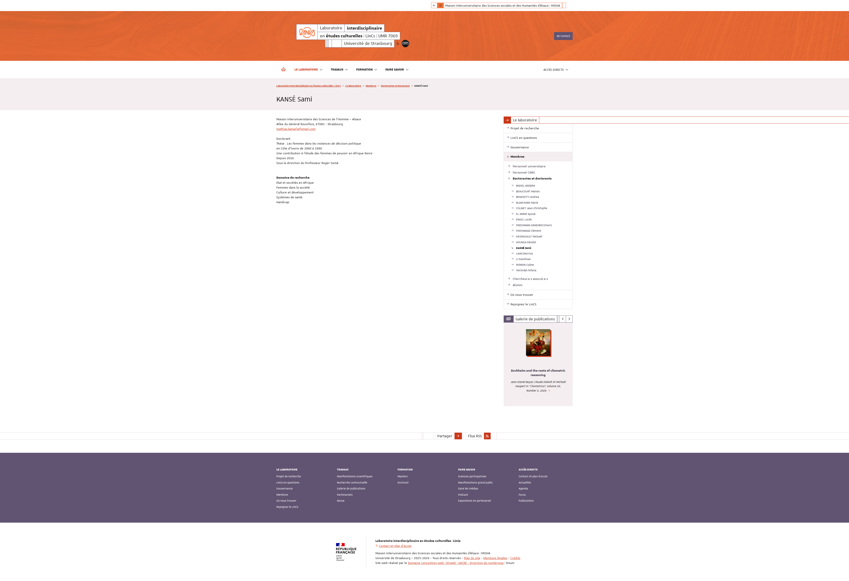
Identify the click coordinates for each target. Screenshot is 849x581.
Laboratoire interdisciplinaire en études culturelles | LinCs (308, 86)
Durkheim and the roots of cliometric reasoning (538, 373)
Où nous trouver (286, 501)
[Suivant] (569, 319)
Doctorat (403, 482)
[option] (538, 364)
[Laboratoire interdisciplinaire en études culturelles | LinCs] (307, 32)
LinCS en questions (287, 482)
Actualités (525, 482)
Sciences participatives (472, 476)
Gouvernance (284, 488)
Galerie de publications (351, 488)
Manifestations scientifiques (355, 476)
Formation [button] (364, 70)
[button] (458, 436)
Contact (565, 36)
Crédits (515, 558)
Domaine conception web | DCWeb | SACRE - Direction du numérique (456, 563)
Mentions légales (495, 558)
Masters (403, 476)
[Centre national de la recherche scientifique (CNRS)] (405, 44)
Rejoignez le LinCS (287, 507)
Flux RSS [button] (475, 436)
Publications (526, 501)
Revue (340, 501)
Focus (522, 495)
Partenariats (345, 495)
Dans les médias (468, 488)
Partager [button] (444, 436)
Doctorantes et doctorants (395, 86)
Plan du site (472, 558)
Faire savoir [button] (394, 70)
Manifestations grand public (475, 482)
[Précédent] (562, 319)
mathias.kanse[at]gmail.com (296, 129)
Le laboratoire (353, 86)
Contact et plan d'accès (533, 476)
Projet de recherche (288, 476)
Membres (371, 86)
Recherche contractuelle (352, 482)
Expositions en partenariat (474, 501)
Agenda (523, 488)
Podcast (463, 495)
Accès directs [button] (553, 70)
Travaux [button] (337, 70)
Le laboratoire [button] (306, 70)
